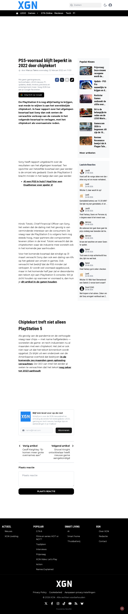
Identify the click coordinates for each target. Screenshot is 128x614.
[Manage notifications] (122, 608)
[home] (17, 13)
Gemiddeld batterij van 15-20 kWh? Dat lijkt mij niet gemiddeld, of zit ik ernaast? (93, 202)
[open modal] (110, 5)
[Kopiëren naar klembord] (72, 80)
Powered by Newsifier (64, 609)
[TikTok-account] (64, 603)
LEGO (23, 13)
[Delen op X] (62, 80)
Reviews (59, 13)
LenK (87, 184)
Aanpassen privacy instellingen (80, 592)
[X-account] (46, 603)
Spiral (87, 249)
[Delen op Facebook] (57, 80)
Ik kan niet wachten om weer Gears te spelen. (93, 243)
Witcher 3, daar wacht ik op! (90, 190)
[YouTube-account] (70, 603)
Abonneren (63, 430)
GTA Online (46, 13)
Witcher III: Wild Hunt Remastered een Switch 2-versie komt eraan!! (93, 281)
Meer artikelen (87, 153)
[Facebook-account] (52, 603)
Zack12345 (89, 287)
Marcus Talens (32, 70)
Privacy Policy (40, 592)
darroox (88, 222)
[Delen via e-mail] (67, 80)
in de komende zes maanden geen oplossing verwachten (42, 360)
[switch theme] (105, 5)
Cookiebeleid (55, 592)
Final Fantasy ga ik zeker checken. (93, 269)
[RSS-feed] (76, 603)
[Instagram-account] (58, 603)
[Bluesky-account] (82, 603)
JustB (87, 170)
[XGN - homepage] (27, 5)
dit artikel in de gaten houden (39, 282)
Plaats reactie (46, 491)
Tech (68, 13)
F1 (74, 13)
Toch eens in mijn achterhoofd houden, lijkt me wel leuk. (93, 257)
